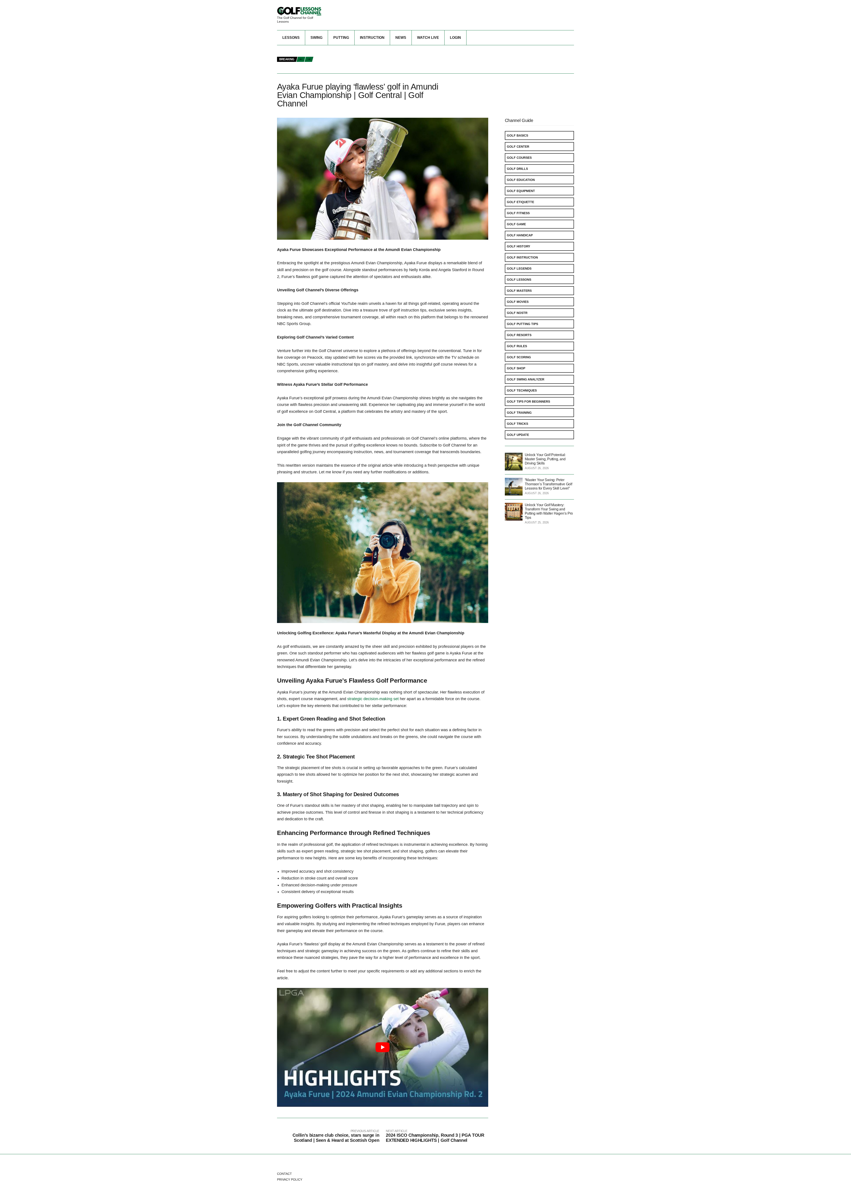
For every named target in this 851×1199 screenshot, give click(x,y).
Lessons (291, 37)
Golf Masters (519, 290)
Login (455, 37)
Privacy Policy (289, 1179)
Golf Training (519, 412)
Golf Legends (519, 268)
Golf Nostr (517, 313)
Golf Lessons (519, 279)
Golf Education (521, 180)
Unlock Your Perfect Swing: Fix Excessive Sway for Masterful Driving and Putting (386, 69)
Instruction (372, 37)
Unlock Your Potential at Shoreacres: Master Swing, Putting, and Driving (378, 50)
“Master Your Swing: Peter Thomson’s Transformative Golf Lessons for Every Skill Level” (548, 484)
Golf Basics (517, 135)
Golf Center (518, 146)
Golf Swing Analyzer (525, 379)
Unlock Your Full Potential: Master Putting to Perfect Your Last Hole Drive (381, 64)
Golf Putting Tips (522, 324)
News (400, 37)
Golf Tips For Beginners (528, 401)
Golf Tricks (517, 423)
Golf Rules (517, 346)
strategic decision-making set (373, 699)
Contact (284, 1173)
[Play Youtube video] (382, 1047)
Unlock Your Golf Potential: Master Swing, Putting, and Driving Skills (545, 459)
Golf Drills (517, 168)
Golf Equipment (521, 191)
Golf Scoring (519, 357)
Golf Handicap (520, 235)
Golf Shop (516, 368)
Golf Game (516, 224)
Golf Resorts (519, 335)
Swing (316, 37)
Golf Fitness (518, 213)
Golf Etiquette (520, 202)
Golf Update (518, 435)
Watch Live (428, 37)
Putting (341, 37)
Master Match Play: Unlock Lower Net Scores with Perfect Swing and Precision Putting (390, 54)
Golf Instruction (522, 257)
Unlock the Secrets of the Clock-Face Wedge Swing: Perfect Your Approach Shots (386, 59)
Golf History (518, 246)
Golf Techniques (522, 390)
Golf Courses (519, 157)
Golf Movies (518, 302)
